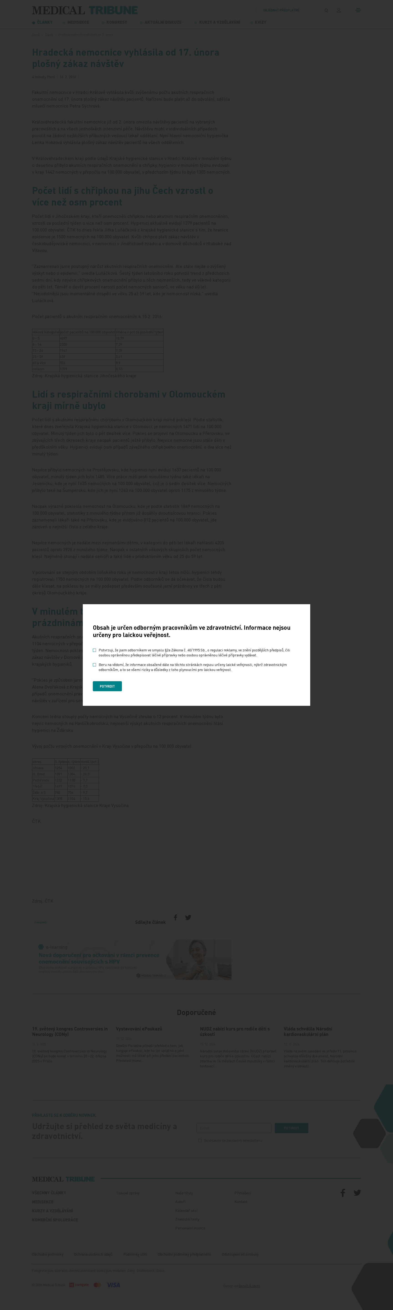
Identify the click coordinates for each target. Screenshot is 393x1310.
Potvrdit (107, 686)
